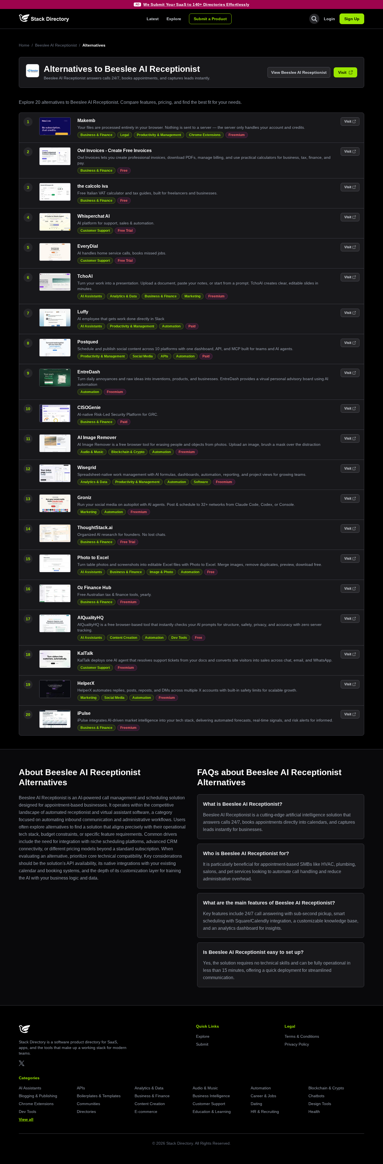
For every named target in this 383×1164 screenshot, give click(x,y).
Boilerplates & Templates (99, 1096)
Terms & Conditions (302, 1036)
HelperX (85, 683)
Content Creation (123, 638)
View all (26, 1119)
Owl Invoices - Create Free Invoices (114, 150)
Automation (171, 326)
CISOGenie (89, 407)
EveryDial (87, 246)
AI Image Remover (96, 437)
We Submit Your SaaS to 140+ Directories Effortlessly (196, 4)
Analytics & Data (123, 296)
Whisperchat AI (93, 216)
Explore (174, 19)
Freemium (237, 135)
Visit (342, 72)
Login (329, 19)
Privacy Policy (297, 1044)
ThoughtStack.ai (94, 527)
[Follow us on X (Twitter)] (21, 1063)
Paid (191, 326)
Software (201, 482)
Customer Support (95, 231)
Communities (88, 1103)
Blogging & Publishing (38, 1096)
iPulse (84, 713)
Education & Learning (212, 1111)
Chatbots (316, 1096)
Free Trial (125, 231)
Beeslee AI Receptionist (56, 45)
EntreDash (88, 371)
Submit (202, 1044)
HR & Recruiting (265, 1111)
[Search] (314, 19)
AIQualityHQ (90, 617)
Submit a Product (210, 19)
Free (124, 171)
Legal (124, 135)
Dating (256, 1103)
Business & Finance (96, 135)
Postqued (87, 341)
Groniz (84, 497)
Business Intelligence (211, 1096)
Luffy (82, 311)
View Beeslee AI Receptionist (299, 72)
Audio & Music (91, 452)
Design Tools (319, 1103)
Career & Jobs (263, 1096)
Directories (86, 1111)
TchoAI (85, 276)
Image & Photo (161, 572)
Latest (153, 19)
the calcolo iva (92, 186)
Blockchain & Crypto (127, 452)
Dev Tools (179, 638)
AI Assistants (91, 296)
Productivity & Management (159, 135)
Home (24, 45)
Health (314, 1111)
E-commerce (146, 1111)
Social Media (143, 356)
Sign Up (351, 19)
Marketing (192, 296)
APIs (164, 356)
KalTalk (85, 653)
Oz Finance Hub (94, 587)
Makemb (86, 120)
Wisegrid (86, 467)
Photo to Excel (93, 557)
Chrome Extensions (205, 135)
